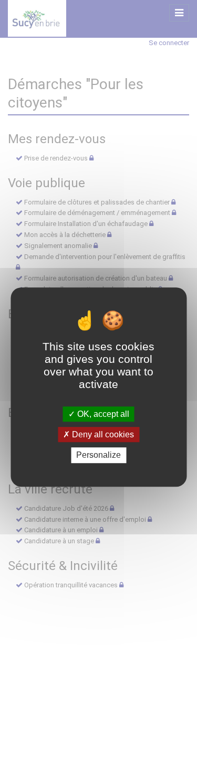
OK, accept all (102, 414)
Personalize (98, 455)
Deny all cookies (102, 434)
